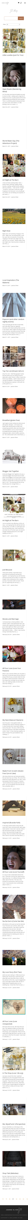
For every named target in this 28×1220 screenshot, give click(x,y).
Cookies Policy (19, 1215)
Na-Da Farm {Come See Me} (13, 921)
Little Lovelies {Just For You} (12, 55)
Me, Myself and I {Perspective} (13, 1124)
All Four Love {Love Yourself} (13, 872)
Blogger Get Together (10, 471)
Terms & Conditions (5, 1215)
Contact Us (24, 1215)
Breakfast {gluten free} (11, 420)
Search (21, 18)
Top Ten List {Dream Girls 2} (13, 371)
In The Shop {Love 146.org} (12, 1073)
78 (3, 1199)
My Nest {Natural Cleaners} (12, 720)
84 (23, 1199)
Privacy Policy (12, 1215)
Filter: (4, 24)
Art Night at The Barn (10, 180)
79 (6, 1199)
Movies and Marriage (10, 619)
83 (20, 1199)
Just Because (7, 570)
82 (16, 1199)
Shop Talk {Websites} (10, 1173)
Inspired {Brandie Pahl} (11, 823)
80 (9, 1199)
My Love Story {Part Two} (12, 972)
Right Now (6, 231)
